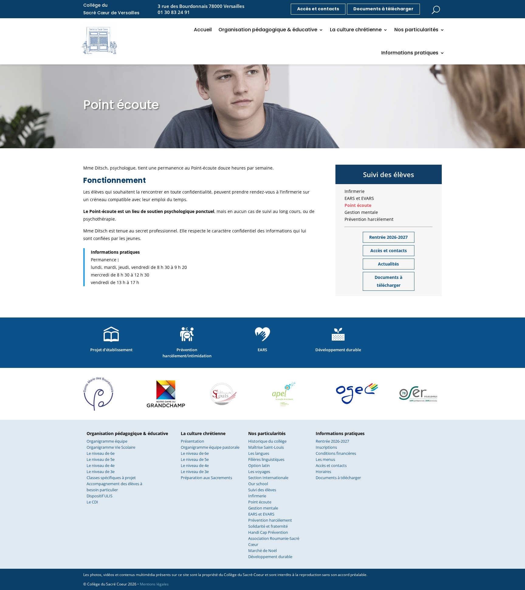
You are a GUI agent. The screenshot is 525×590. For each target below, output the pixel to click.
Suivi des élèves (262, 489)
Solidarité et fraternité (268, 526)
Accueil (203, 29)
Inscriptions (326, 447)
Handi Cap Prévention (268, 532)
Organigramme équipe (107, 441)
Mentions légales (154, 584)
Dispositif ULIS (99, 496)
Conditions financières (336, 453)
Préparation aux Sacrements (206, 477)
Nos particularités (416, 29)
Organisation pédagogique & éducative (267, 29)
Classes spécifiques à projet (111, 477)
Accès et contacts (318, 9)
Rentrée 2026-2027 (388, 237)
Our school (258, 483)
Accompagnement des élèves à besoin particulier (114, 486)
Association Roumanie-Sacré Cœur (273, 541)
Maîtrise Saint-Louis (266, 447)
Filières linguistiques (266, 459)
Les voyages (259, 471)
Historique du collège (267, 441)
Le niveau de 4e (101, 465)
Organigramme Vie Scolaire (111, 447)
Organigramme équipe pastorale (210, 447)
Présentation (192, 441)
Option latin (259, 465)
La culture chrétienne (356, 29)
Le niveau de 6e (101, 453)
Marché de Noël (262, 550)
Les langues (258, 453)
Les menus (325, 459)
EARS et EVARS (359, 198)
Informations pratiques (409, 52)
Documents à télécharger (383, 9)
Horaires (323, 471)
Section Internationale (268, 477)
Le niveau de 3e (101, 471)
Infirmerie (355, 191)
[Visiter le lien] (436, 8)
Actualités (388, 264)
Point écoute (358, 205)
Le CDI (92, 502)
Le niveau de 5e (101, 459)
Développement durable (270, 556)
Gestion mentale (361, 212)
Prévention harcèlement (369, 219)
